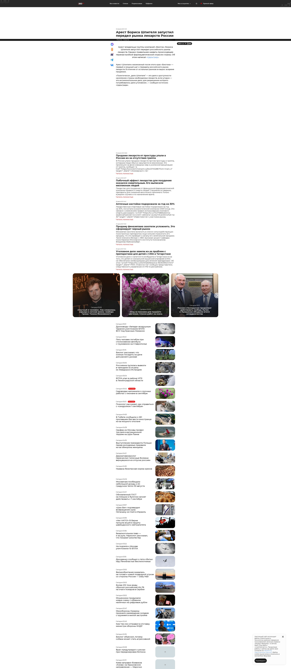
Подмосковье (137, 3)
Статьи (125, 3)
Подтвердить (261, 661)
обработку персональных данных (263, 651)
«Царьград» (153, 57)
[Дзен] (184, 43)
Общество (119, 39)
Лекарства (126, 39)
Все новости (114, 3)
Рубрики (149, 3)
